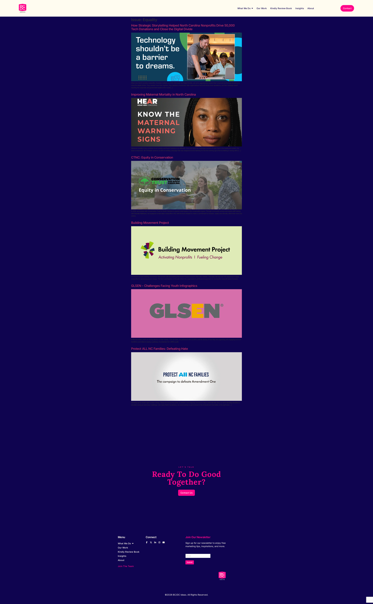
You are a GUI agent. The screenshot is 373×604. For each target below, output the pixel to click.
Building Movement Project (150, 223)
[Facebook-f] (147, 542)
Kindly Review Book (281, 8)
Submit (189, 562)
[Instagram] (159, 542)
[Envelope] (164, 542)
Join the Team (126, 566)
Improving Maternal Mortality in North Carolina (163, 94)
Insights (299, 8)
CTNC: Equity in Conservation (152, 157)
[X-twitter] (151, 542)
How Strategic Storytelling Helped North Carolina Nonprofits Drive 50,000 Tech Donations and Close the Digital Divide (183, 27)
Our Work (262, 8)
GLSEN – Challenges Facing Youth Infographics (164, 286)
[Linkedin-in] (155, 542)
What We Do (244, 8)
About (310, 8)
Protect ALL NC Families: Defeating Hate (159, 349)
